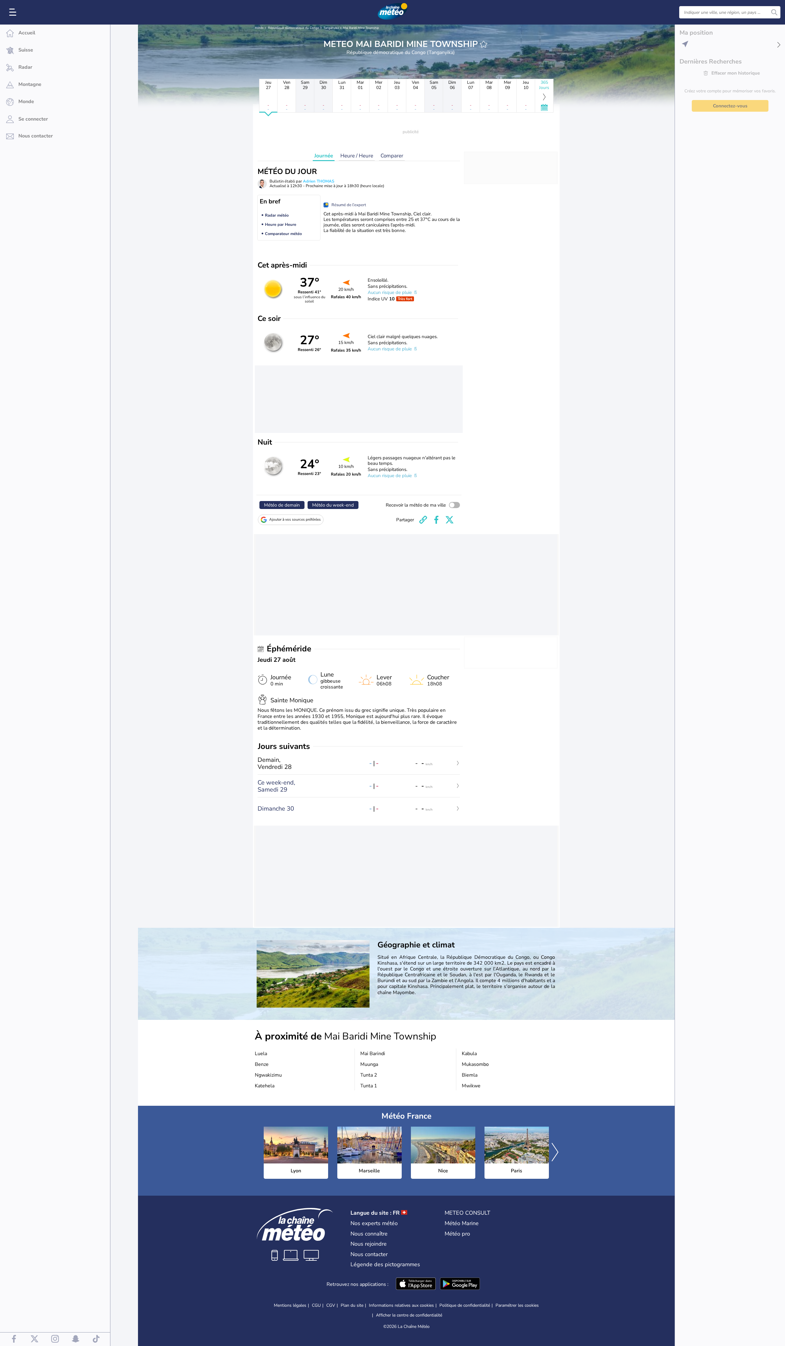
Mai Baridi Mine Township (361, 28)
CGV (330, 1305)
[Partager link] (423, 520)
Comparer (392, 155)
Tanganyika (331, 28)
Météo (259, 28)
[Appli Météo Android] (460, 1284)
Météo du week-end (333, 505)
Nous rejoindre (368, 1244)
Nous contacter (369, 1254)
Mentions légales (290, 1305)
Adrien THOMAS (318, 181)
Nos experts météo (374, 1223)
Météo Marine (462, 1223)
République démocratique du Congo (293, 28)
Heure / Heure (356, 155)
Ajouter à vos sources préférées (295, 519)
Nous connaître (369, 1233)
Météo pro (457, 1233)
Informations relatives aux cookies (401, 1305)
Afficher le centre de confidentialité (409, 1315)
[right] (555, 1153)
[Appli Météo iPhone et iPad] (416, 1284)
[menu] (14, 12)
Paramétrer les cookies (517, 1305)
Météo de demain (282, 505)
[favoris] (483, 44)
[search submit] (774, 12)
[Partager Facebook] (436, 520)
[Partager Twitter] (450, 520)
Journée (323, 155)
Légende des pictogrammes (385, 1264)
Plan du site (352, 1305)
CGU (316, 1305)
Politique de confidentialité (464, 1305)
